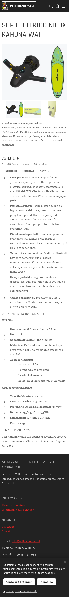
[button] (50, 6)
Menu (64, 6)
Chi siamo (8, 526)
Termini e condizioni (15, 505)
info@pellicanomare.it (26, 541)
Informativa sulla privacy (18, 509)
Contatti (7, 531)
